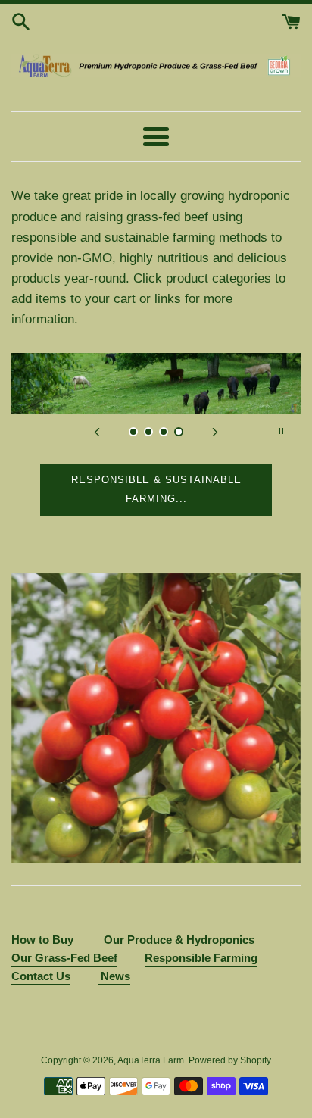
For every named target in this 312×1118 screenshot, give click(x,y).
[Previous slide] (97, 431)
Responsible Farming (201, 957)
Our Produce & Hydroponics (179, 939)
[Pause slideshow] (281, 431)
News (114, 976)
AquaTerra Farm (150, 1060)
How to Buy (43, 939)
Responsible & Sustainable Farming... (156, 489)
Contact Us (40, 976)
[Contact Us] (102, 940)
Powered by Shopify (230, 1060)
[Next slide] (215, 431)
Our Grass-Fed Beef (64, 957)
